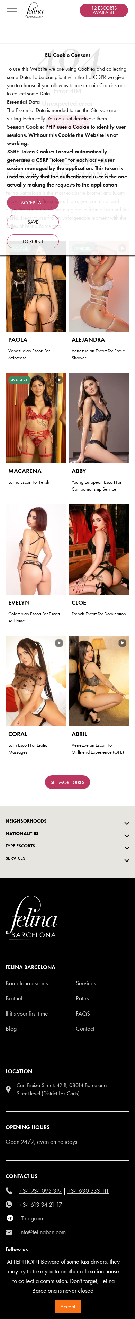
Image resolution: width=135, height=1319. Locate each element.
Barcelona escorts (27, 983)
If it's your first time (27, 1013)
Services (86, 983)
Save (33, 222)
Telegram (32, 1218)
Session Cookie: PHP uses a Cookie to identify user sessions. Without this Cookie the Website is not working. (66, 135)
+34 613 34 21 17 (40, 1204)
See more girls (67, 782)
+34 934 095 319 (40, 1191)
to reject (33, 241)
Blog (11, 1029)
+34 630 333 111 (88, 1191)
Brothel (14, 998)
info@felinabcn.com (42, 1232)
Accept (67, 1306)
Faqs (83, 1013)
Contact (85, 1029)
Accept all (33, 203)
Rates (82, 998)
